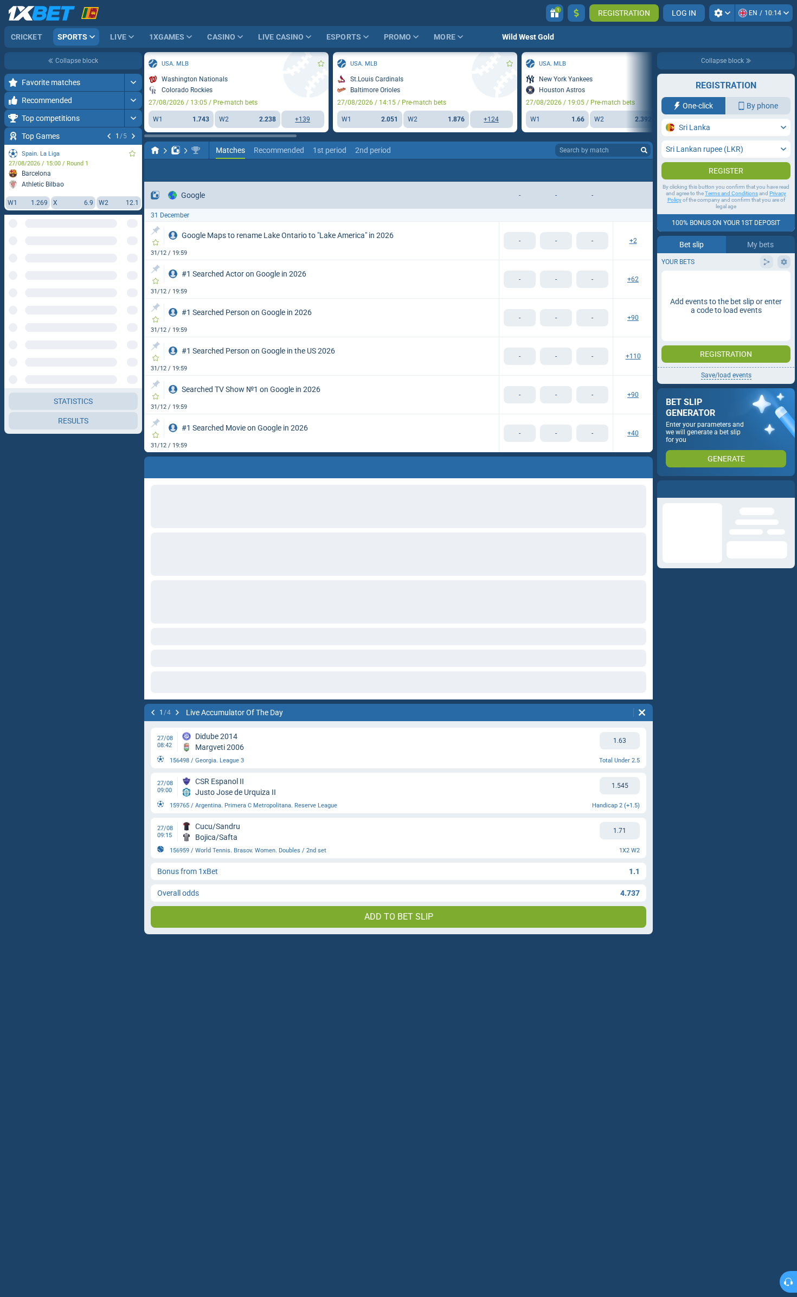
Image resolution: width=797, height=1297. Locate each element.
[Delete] (641, 465)
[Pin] (155, 230)
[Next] (133, 136)
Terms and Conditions (731, 193)
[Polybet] (175, 150)
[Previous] (109, 136)
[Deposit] (576, 13)
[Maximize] (133, 82)
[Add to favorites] (132, 153)
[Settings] (722, 13)
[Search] (644, 150)
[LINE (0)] (155, 150)
